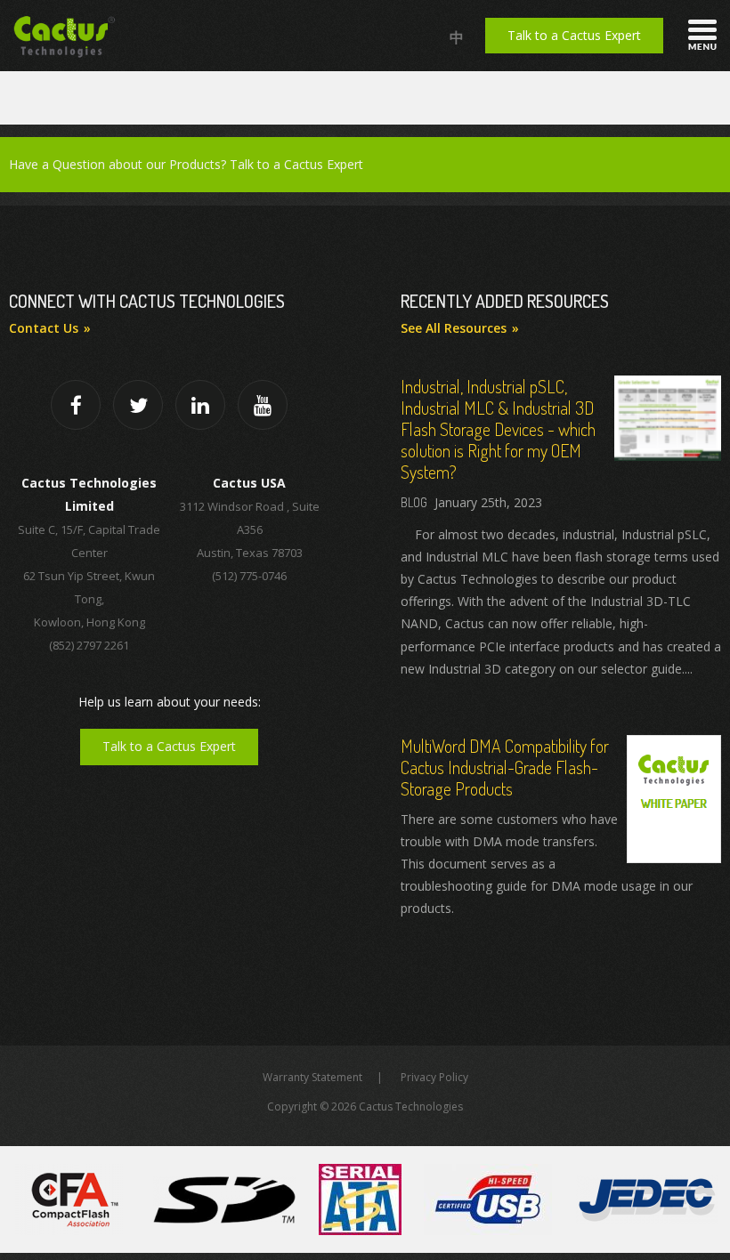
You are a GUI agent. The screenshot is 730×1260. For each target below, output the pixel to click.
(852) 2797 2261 (89, 645)
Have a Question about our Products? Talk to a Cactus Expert (186, 164)
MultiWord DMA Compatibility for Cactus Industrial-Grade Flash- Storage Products (505, 767)
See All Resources (454, 327)
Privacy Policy (434, 1077)
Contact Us (43, 327)
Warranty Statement (312, 1077)
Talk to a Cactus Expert (574, 35)
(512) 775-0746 (249, 576)
